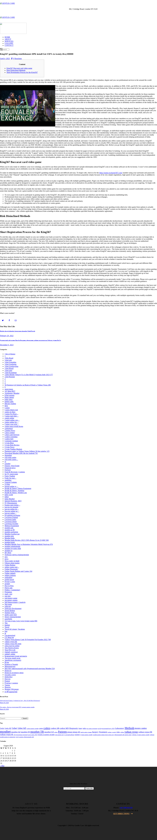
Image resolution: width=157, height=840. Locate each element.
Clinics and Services (12, 435)
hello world (9, 495)
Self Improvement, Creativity (15, 602)
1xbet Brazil (9, 368)
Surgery (95, 732)
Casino (7, 408)
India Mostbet (10, 499)
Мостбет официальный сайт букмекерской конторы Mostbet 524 (30, 668)
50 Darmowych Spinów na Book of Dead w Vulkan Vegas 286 (28, 385)
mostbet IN (25, 732)
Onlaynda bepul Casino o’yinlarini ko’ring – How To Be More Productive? (20, 700)
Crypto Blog (9, 443)
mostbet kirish (10, 542)
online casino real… (12, 567)
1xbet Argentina (10, 362)
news (6, 559)
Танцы (7, 685)
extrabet (7, 464)
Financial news (10, 468)
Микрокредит (10, 666)
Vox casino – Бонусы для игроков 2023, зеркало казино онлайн (17, 707)
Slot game (8, 604)
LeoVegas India (10, 519)
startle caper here (11, 615)
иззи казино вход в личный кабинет (64, 734)
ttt (5, 633)
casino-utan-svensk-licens (14, 426)
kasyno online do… (12, 509)
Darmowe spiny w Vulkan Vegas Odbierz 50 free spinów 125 (27, 451)
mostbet (5, 731)
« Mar (2, 766)
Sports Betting (10, 611)
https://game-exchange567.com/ (110, 173)
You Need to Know (12, 648)
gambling (8, 480)
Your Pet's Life (10, 650)
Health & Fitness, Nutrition (14, 491)
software (8, 606)
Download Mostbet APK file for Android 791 (21, 453)
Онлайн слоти (10, 675)
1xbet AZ (21, 728)
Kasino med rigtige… (12, 505)
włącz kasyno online (12, 646)
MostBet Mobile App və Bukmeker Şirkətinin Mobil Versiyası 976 (29, 544)
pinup (69, 732)
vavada (114, 732)
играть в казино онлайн (46, 734)
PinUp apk (8, 588)
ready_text (8, 594)
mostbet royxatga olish (13, 548)
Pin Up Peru (9, 586)
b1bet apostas (9, 395)
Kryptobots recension (12, 515)
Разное (7, 681)
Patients (62, 731)
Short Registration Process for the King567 (22, 72)
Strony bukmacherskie (13, 617)
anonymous (9, 389)
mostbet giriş (9, 536)
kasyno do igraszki (11, 507)
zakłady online (10, 654)
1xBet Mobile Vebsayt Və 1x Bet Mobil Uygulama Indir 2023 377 (29, 375)
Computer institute (11, 441)
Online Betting (10, 565)
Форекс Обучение (12, 689)
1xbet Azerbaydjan (11, 366)
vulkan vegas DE (11, 642)
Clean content (10, 433)
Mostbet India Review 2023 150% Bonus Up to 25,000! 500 (27, 540)
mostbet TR (37, 731)
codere (46, 728)
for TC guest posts (11, 474)
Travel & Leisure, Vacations (15, 629)
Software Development (13, 608)
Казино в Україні (11, 664)
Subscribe (89, 788)
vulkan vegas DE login (13, 644)
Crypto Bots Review (12, 445)
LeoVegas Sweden (11, 524)
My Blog (8, 553)
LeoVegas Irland (11, 522)
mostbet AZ (15, 732)
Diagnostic (73, 728)
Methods (129, 728)
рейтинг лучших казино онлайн (140, 734)
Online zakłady (10, 573)
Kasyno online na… (12, 511)
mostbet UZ (49, 732)
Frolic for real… (10, 478)
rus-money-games (11, 600)
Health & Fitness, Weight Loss (16, 493)
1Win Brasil (9, 358)
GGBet (7, 484)
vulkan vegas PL (6, 734)
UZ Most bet (9, 637)
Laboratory (119, 728)
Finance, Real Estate (12, 466)
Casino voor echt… (12, 424)
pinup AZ (76, 732)
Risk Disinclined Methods (16, 70)
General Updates (11, 482)
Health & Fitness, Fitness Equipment (18, 488)
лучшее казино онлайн (86, 734)
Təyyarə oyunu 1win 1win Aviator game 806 (21, 621)
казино (77, 734)
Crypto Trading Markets (13, 449)
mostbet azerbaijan (11, 532)
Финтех (8, 687)
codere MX (64, 728)
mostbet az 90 (10, 530)
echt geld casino (10, 457)
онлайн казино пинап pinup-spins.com (103, 734)
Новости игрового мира (14, 673)
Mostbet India (10, 538)
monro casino (141, 728)
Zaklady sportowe (11, 652)
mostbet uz (8, 551)
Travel (7, 627)
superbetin (8, 619)
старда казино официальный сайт (25, 737)
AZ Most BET (10, 391)
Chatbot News (10, 430)
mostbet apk (9, 528)
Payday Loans (10, 582)
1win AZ (7, 728)
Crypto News (9, 447)
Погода (7, 679)
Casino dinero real (11, 410)
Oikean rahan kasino (12, 563)
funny (80, 728)
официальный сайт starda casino (123, 734)
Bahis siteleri (9, 397)
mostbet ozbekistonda (12, 546)
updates (110, 732)
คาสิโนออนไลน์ (11, 692)
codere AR (55, 728)
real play (8, 596)
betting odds (9, 402)
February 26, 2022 (6, 336)
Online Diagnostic (11, 569)
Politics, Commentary (12, 590)
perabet (7, 584)
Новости (8, 671)
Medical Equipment (12, 526)
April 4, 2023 (5, 58)
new (6, 557)
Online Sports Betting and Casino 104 (18, 571)
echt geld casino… (11, 459)
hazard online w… (11, 486)
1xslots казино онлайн (33, 728)
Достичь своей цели (12, 658)
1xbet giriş (8, 370)
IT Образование (11, 503)
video (118, 732)
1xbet (14, 728)
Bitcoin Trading (10, 404)
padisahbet (8, 577)
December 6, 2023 (6, 345)
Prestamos (8, 592)
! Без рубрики (10, 354)
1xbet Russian (10, 377)
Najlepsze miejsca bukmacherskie (17, 555)
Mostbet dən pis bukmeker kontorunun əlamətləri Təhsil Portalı (17, 331)
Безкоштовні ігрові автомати (16, 656)
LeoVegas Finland (11, 517)
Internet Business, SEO (13, 501)
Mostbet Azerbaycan (12, 534)
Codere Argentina (11, 437)
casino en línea (10, 412)
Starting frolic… (10, 613)
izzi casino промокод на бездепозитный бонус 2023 (100, 728)
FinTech (8, 470)
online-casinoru (10, 575)
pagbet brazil (9, 580)
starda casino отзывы (86, 732)
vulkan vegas (131, 731)
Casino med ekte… (12, 416)
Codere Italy (9, 439)
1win (2, 728)
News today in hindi (12, 561)
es (5, 462)
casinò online (9, 418)
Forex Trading (10, 476)
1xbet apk (8, 360)
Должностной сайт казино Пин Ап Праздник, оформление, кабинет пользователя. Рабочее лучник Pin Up (30, 340)
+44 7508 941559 (125, 808)
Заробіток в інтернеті (13, 660)
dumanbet (8, 455)
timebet (7, 625)
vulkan (122, 732)
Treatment (103, 732)
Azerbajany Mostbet (12, 393)
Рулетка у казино (11, 683)
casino (41, 728)
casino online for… (12, 422)
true (6, 631)
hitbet (7, 497)
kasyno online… (11, 513)
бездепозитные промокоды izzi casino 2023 (26, 734)
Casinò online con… (12, 420)
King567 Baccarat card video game (19, 68)
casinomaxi (9, 428)
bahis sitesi (8, 399)
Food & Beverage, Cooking (15, 472)
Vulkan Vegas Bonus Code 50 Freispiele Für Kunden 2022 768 (28, 640)
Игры (7, 662)
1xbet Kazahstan (11, 373)
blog (6, 406)
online (56, 732)
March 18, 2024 (4, 703)
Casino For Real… (11, 414)
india (84, 728)
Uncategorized (10, 635)
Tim (6, 623)
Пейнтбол (8, 677)
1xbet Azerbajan (10, 364)
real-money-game (11, 598)
